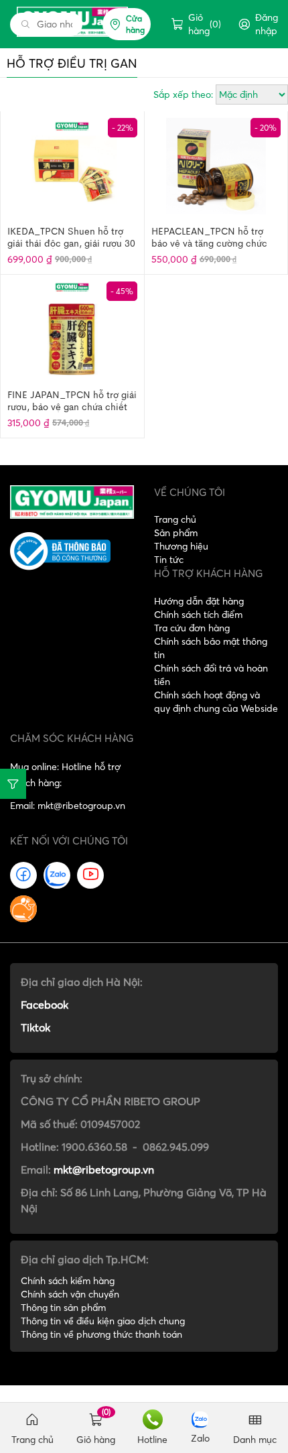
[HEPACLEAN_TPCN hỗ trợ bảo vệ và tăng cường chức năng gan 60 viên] (216, 167)
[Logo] (72, 501)
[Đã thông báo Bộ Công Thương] (72, 551)
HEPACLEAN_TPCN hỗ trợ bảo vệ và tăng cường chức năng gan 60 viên (209, 237)
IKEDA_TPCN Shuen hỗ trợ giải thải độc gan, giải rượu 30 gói (71, 237)
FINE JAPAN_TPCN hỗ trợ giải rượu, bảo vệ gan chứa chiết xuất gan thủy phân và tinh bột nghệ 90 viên (72, 400)
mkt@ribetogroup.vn (104, 1169)
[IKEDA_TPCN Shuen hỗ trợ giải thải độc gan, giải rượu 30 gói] (72, 167)
